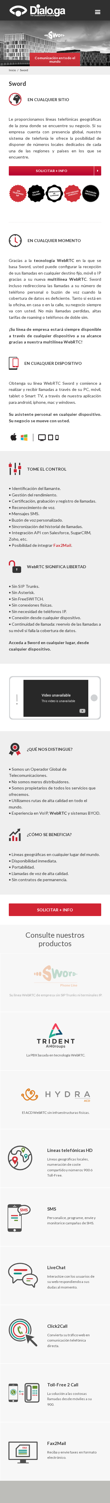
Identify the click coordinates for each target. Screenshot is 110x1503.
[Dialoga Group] (37, 10)
